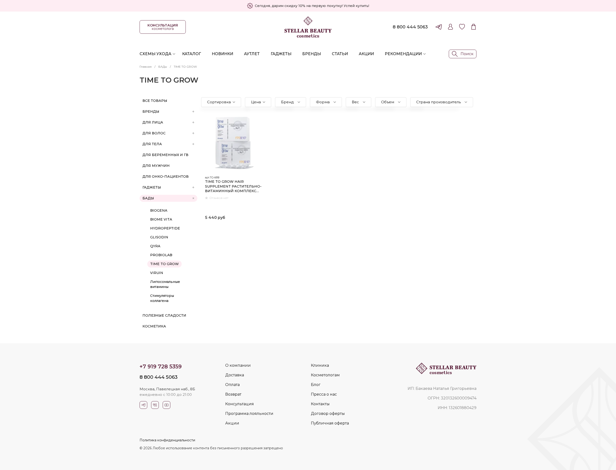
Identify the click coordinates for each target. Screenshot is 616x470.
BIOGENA (158, 210)
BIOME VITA (161, 219)
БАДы (162, 66)
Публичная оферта (330, 423)
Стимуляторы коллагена (162, 298)
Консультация (239, 404)
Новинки (222, 54)
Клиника (320, 365)
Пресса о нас (324, 394)
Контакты (320, 404)
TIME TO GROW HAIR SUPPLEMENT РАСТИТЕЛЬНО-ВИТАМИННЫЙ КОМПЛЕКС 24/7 (233, 186)
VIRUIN (156, 273)
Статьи (340, 54)
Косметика (154, 326)
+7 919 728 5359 (161, 366)
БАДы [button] (148, 198)
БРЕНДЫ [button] (150, 111)
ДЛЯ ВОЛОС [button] (154, 133)
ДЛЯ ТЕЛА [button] (152, 144)
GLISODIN (159, 237)
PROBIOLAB (161, 255)
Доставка (234, 375)
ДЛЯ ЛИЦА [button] (152, 122)
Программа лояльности (249, 413)
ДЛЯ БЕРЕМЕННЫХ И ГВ (165, 155)
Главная (146, 66)
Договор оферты (328, 413)
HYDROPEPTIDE (165, 228)
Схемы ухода (155, 54)
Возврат (233, 394)
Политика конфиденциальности (167, 440)
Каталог (191, 54)
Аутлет (252, 54)
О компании (238, 365)
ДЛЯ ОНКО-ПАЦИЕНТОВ (165, 176)
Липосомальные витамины (165, 284)
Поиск (467, 54)
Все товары (154, 100)
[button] (221, 102)
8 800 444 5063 (410, 27)
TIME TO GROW (164, 264)
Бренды (311, 54)
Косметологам (325, 375)
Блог (316, 384)
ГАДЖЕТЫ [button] (151, 187)
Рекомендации (403, 54)
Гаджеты (281, 54)
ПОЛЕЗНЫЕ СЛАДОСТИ (164, 315)
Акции (366, 54)
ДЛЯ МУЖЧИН (156, 165)
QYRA (155, 246)
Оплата (232, 384)
